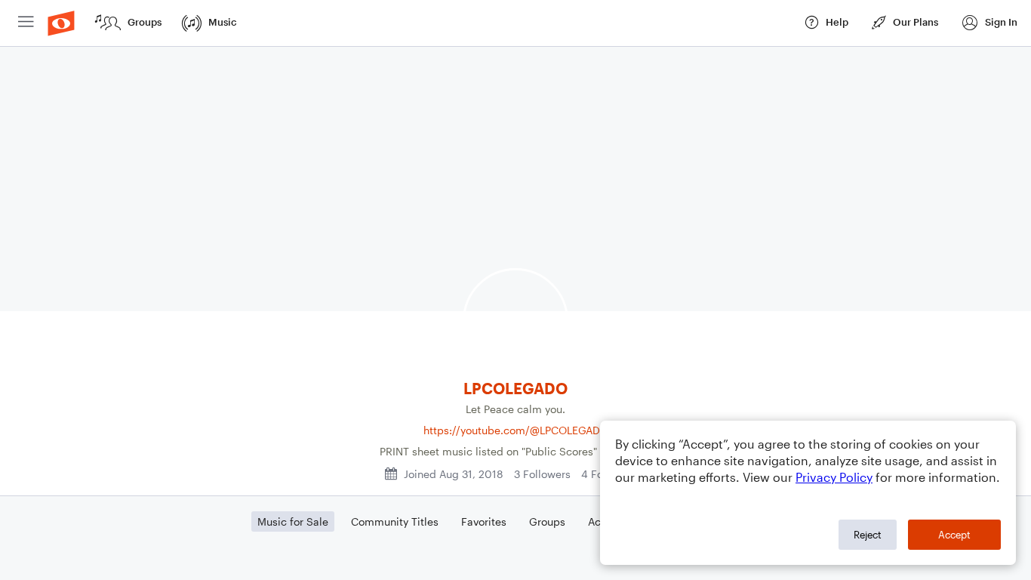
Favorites (483, 521)
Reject (868, 535)
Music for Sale (292, 521)
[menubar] (515, 23)
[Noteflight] (61, 23)
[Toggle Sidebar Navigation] (26, 23)
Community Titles (395, 521)
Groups (547, 521)
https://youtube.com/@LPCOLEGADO (515, 430)
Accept (954, 535)
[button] (989, 23)
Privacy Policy (834, 477)
